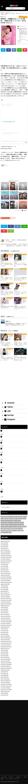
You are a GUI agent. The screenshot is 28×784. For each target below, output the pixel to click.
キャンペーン (10, 522)
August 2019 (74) (5, 691)
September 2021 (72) (6, 646)
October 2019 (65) (5, 688)
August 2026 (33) (5, 541)
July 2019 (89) (4, 693)
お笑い (15, 518)
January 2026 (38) (5, 553)
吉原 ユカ (7, 321)
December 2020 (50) (6, 662)
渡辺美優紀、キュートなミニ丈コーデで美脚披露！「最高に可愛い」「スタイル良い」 (15, 471)
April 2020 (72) (4, 677)
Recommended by (18, 210)
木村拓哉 (20, 528)
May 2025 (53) (4, 568)
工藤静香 (9, 528)
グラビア (21, 522)
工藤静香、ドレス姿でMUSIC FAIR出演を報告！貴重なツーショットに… (20, 308)
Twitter (10, 407)
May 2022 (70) (4, 632)
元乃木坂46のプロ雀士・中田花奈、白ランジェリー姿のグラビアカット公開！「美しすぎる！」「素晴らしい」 (15, 493)
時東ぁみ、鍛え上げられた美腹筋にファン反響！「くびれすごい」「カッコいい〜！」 (15, 449)
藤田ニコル (14, 530)
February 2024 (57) (5, 595)
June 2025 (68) (4, 566)
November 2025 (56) (6, 557)
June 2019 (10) (4, 695)
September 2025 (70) (6, 561)
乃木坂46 (19, 526)
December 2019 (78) (6, 684)
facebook (10, 403)
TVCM (2, 518)
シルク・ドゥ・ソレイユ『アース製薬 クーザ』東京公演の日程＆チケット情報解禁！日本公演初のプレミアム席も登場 (15, 477)
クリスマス (16, 522)
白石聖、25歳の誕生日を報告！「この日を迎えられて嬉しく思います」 (7, 264)
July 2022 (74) (4, 628)
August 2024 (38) (5, 584)
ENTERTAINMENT (5, 218)
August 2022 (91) (5, 627)
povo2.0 (24, 516)
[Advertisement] (14, 60)
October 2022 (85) (5, 623)
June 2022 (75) (4, 630)
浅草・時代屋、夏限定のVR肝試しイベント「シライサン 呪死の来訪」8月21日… (20, 359)
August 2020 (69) (5, 670)
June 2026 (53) (4, 544)
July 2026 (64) (4, 543)
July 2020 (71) (4, 671)
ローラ (15, 526)
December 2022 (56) (6, 620)
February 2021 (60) (5, 659)
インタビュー (3, 522)
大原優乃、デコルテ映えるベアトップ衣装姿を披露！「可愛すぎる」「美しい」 (7, 359)
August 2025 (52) (5, 562)
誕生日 (18, 530)
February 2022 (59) (5, 637)
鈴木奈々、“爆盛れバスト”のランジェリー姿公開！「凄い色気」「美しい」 (7, 279)
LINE (9, 411)
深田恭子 (13, 218)
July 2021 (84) (4, 650)
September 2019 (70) (6, 689)
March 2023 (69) (5, 614)
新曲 (13, 528)
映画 (16, 528)
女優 (2, 528)
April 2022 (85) (4, 634)
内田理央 (24, 526)
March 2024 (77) (5, 593)
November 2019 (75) (6, 686)
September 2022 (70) (6, 625)
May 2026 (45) (4, 546)
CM (5, 516)
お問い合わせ (16, 778)
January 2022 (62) (5, 639)
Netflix (17, 516)
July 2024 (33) (4, 586)
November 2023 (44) (6, 600)
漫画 (7, 530)
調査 (22, 530)
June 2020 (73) (4, 673)
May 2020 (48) (4, 675)
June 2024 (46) (4, 587)
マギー (2, 526)
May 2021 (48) (4, 654)
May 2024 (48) (4, 589)
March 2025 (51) (5, 571)
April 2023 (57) (4, 612)
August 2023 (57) (5, 605)
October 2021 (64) (5, 645)
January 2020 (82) (5, 682)
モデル (6, 526)
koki (14, 516)
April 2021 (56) (4, 655)
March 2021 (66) (5, 657)
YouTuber (11, 518)
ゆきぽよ (20, 518)
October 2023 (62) (5, 602)
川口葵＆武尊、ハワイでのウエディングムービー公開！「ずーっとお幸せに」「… (20, 293)
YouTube (10, 415)
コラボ (2, 524)
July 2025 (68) (4, 564)
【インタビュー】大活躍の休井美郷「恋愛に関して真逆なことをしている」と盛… (20, 279)
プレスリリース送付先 (9, 778)
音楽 (10, 532)
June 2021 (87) (4, 652)
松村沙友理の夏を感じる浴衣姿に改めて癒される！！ (7, 307)
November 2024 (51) (6, 578)
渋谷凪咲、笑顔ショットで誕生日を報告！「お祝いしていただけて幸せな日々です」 (20, 344)
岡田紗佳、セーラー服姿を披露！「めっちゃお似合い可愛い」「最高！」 (15, 431)
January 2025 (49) (5, 575)
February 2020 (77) (5, 680)
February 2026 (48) (5, 552)
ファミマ (7, 524)
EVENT (4, 446)
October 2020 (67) (5, 666)
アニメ (24, 518)
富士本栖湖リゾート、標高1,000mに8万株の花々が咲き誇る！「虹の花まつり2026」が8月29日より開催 (15, 456)
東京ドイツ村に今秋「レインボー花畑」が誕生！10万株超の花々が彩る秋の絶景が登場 (15, 443)
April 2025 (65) (4, 569)
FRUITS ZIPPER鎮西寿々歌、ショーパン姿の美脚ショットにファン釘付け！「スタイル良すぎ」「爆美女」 (15, 464)
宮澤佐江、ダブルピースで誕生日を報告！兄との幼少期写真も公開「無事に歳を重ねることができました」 (15, 485)
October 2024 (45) (5, 580)
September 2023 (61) (6, 603)
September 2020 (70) (6, 668)
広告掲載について (19, 777)
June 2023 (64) (4, 609)
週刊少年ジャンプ (4, 532)
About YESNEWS (4, 777)
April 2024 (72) (4, 591)
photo (21, 516)
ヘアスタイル (20, 524)
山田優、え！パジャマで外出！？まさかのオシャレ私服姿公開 (20, 264)
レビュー (10, 526)
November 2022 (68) (6, 621)
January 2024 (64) (5, 596)
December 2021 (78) (6, 641)
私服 (10, 530)
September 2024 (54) (6, 582)
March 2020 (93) (5, 679)
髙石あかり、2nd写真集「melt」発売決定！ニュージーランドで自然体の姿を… (7, 344)
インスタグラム (17, 520)
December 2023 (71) (6, 598)
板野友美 (3, 530)
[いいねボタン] (3, 165)
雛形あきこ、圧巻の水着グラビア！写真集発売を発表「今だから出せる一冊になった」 (15, 437)
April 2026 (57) (4, 548)
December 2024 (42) (6, 577)
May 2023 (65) (4, 611)
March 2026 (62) (5, 550)
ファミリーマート (13, 524)
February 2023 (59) (5, 616)
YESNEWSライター (11, 777)
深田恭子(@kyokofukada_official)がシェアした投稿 (14, 141)
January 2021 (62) (5, 661)
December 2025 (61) (6, 555)
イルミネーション (9, 520)
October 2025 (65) (5, 559)
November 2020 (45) (6, 664)
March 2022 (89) (5, 636)
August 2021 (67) (5, 648)
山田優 (5, 528)
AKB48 (2, 516)
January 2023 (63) (5, 618)
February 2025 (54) (5, 573)
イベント (3, 520)
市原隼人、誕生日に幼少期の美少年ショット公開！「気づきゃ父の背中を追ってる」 (7, 293)
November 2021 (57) (6, 643)
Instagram (11, 419)
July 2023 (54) (4, 607)
